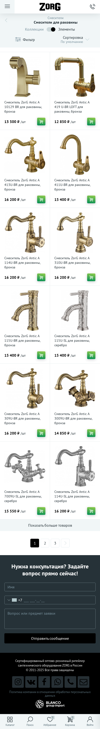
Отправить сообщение (50, 638)
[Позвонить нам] (70, 682)
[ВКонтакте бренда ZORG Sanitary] (31, 682)
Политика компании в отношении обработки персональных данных (50, 693)
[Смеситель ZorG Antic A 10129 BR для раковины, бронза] (24, 76)
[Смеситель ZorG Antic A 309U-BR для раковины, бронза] (24, 388)
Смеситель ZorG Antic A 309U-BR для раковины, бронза (22, 418)
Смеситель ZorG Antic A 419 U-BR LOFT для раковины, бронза (71, 107)
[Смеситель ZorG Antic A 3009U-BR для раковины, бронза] (74, 388)
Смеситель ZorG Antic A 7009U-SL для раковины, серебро (23, 496)
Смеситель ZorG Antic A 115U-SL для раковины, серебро (72, 340)
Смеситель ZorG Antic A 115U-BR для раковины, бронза (22, 340)
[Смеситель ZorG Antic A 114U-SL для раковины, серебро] (74, 466)
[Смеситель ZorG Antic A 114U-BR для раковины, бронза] (24, 232)
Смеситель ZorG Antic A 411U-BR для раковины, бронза (72, 184)
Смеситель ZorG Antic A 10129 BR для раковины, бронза (23, 107)
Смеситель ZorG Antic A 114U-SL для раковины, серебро (72, 496)
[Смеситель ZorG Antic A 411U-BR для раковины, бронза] (74, 154)
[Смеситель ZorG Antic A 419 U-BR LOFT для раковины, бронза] (74, 76)
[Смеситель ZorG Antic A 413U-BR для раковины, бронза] (24, 154)
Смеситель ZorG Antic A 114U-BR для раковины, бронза (22, 262)
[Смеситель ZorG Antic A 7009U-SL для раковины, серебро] (24, 466)
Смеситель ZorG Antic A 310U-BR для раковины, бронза (72, 262)
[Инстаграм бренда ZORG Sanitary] (18, 682)
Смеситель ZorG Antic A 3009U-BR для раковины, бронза (73, 418)
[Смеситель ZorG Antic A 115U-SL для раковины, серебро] (74, 310)
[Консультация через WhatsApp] (57, 682)
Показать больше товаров (50, 525)
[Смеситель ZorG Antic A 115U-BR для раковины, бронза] (24, 310)
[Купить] (41, 121)
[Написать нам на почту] (83, 682)
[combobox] (13, 600)
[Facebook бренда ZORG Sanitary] (44, 682)
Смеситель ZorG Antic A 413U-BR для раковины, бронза (22, 184)
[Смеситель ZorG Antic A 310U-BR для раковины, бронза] (74, 232)
